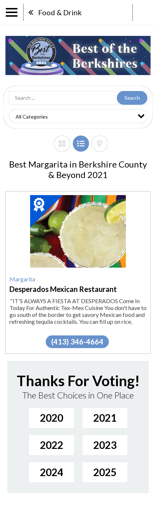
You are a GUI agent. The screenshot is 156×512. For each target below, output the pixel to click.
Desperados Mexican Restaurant (63, 289)
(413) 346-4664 (77, 341)
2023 (104, 445)
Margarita (22, 279)
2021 (104, 418)
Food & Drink (60, 12)
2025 (104, 472)
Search (132, 98)
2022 (51, 445)
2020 (51, 418)
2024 (51, 472)
